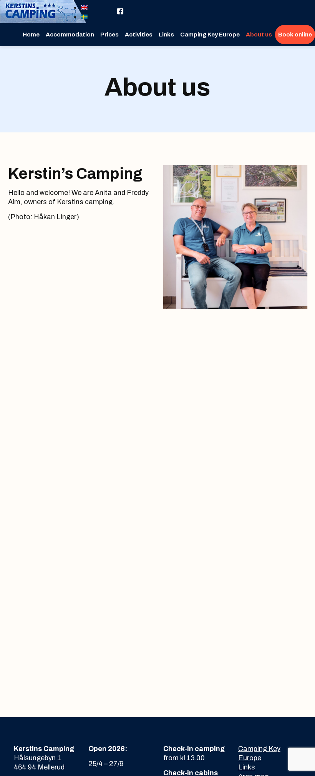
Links (166, 34)
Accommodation (70, 34)
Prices (109, 34)
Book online (295, 34)
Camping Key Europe (210, 34)
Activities (139, 34)
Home (31, 34)
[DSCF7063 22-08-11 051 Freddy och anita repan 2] (235, 237)
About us (259, 34)
